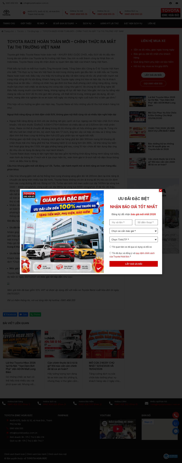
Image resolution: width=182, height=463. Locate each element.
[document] (91, 231)
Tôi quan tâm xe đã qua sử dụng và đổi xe (132, 247)
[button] (160, 190)
